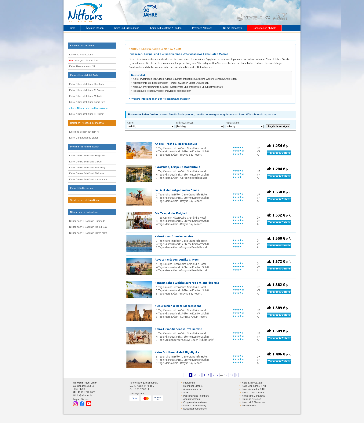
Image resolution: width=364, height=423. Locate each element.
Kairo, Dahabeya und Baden (84, 138)
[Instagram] (75, 403)
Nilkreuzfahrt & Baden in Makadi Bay (88, 227)
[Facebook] (82, 403)
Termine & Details (279, 152)
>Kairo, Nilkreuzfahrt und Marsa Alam (88, 108)
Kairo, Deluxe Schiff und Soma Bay (87, 167)
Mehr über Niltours (192, 386)
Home (72, 28)
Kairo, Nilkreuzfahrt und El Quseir (86, 114)
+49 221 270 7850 (85, 392)
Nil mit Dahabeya (232, 28)
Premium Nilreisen (202, 28)
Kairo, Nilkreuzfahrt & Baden (165, 28)
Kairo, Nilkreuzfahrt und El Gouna (86, 90)
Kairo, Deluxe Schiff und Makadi (85, 162)
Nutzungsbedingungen (195, 408)
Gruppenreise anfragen (195, 402)
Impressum (189, 382)
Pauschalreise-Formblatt (196, 396)
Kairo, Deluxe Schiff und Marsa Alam (88, 179)
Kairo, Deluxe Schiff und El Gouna (86, 173)
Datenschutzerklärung (194, 405)
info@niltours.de (83, 395)
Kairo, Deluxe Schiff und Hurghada (87, 155)
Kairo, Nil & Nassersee (253, 402)
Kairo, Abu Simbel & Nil (84, 60)
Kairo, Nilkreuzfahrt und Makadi (85, 96)
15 (225, 374)
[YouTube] (88, 403)
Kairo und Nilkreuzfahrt (126, 28)
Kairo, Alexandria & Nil (253, 389)
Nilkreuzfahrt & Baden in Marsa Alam (88, 233)
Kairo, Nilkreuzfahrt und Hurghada (86, 84)
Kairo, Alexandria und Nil (82, 66)
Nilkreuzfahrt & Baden (253, 392)
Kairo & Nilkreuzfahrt (252, 382)
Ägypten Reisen (95, 28)
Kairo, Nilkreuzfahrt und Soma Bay (87, 102)
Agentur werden (191, 399)
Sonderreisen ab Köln (264, 28)
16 (231, 374)
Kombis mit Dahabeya (253, 396)
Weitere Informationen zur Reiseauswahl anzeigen (160, 98)
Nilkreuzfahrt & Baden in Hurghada (87, 221)
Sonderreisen (249, 405)
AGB (185, 392)
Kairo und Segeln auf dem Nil (84, 132)
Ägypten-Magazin (192, 389)
